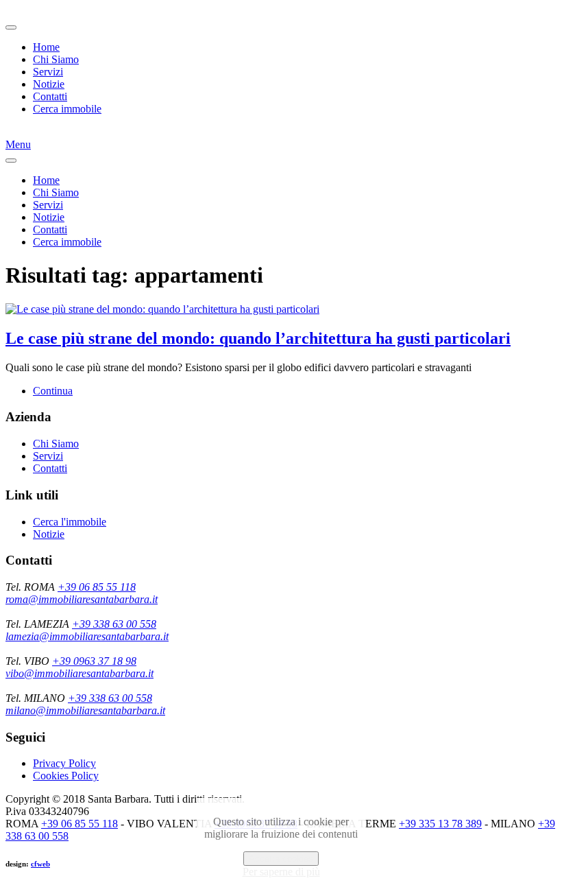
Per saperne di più (281, 871)
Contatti (50, 96)
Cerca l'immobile (69, 522)
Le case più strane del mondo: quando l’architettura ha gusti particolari (258, 338)
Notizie (48, 84)
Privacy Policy (64, 763)
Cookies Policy (66, 775)
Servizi (48, 72)
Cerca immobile (67, 109)
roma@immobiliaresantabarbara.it (81, 599)
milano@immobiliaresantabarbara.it (85, 710)
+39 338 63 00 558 (114, 624)
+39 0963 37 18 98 (94, 661)
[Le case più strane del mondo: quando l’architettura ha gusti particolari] (162, 309)
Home (46, 47)
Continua (53, 391)
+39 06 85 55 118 (97, 587)
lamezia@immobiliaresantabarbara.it (87, 636)
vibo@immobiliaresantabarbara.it (79, 673)
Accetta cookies (281, 858)
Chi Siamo (56, 59)
